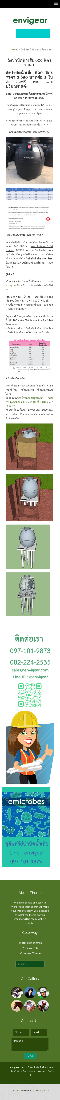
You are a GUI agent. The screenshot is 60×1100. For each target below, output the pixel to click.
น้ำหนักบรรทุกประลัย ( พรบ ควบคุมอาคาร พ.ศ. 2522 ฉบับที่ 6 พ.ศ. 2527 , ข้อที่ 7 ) (29, 402)
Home (14, 49)
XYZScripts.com (42, 1090)
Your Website (30, 948)
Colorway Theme (30, 953)
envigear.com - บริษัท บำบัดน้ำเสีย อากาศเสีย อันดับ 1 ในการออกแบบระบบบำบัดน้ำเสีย (32, 1071)
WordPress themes (30, 943)
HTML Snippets (17, 1090)
